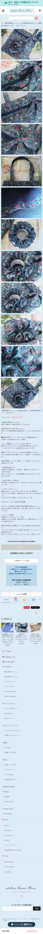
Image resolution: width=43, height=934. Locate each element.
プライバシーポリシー (11, 845)
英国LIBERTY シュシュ (11, 672)
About (6, 825)
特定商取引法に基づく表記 (12, 850)
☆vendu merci (7, 809)
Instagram (7, 872)
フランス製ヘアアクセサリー (13, 730)
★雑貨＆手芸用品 (8, 787)
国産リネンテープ (9, 718)
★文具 (4, 760)
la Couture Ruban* (10, 691)
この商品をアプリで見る (21, 561)
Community (8, 835)
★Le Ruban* (7, 667)
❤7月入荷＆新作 (8, 662)
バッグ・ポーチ (9, 686)
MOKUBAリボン (9, 713)
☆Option (5, 792)
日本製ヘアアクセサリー (11, 735)
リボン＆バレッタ (9, 681)
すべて (6, 599)
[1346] (15, 598)
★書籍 (4, 743)
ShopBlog (7, 830)
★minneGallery (9, 867)
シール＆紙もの (9, 774)
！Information (7, 814)
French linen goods (10, 696)
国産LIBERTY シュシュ (11, 677)
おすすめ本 (7, 747)
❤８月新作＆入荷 (8, 657)
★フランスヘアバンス (10, 725)
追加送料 (7, 796)
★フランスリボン (8, 703)
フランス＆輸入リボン (11, 708)
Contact (7, 840)
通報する (37, 613)
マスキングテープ (9, 770)
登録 (36, 908)
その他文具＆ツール (10, 779)
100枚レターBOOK (10, 752)
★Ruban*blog (9, 862)
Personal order (8, 801)
